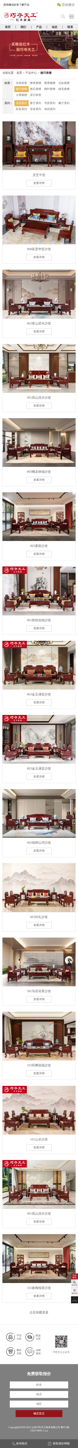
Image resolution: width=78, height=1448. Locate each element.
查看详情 (39, 183)
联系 (70, 27)
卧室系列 (21, 109)
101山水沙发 (39, 1139)
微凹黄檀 (46, 72)
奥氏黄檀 (35, 88)
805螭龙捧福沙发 (39, 471)
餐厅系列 (64, 103)
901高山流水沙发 (39, 397)
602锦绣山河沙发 (39, 842)
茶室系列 (35, 109)
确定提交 (39, 1413)
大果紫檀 (21, 94)
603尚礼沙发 (39, 917)
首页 (8, 27)
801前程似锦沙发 (39, 620)
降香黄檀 (35, 83)
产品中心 (31, 72)
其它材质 (35, 94)
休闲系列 (49, 109)
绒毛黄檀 (64, 88)
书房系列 (49, 103)
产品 (39, 27)
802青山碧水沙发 (39, 323)
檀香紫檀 (49, 83)
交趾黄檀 (64, 83)
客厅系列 (35, 103)
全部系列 (21, 103)
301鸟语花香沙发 (39, 991)
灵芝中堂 (39, 175)
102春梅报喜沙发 (39, 1288)
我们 (23, 27)
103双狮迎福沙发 (39, 1065)
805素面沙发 (39, 546)
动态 (54, 27)
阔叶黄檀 (49, 88)
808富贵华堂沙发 (39, 249)
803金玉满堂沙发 (39, 694)
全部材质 (21, 83)
